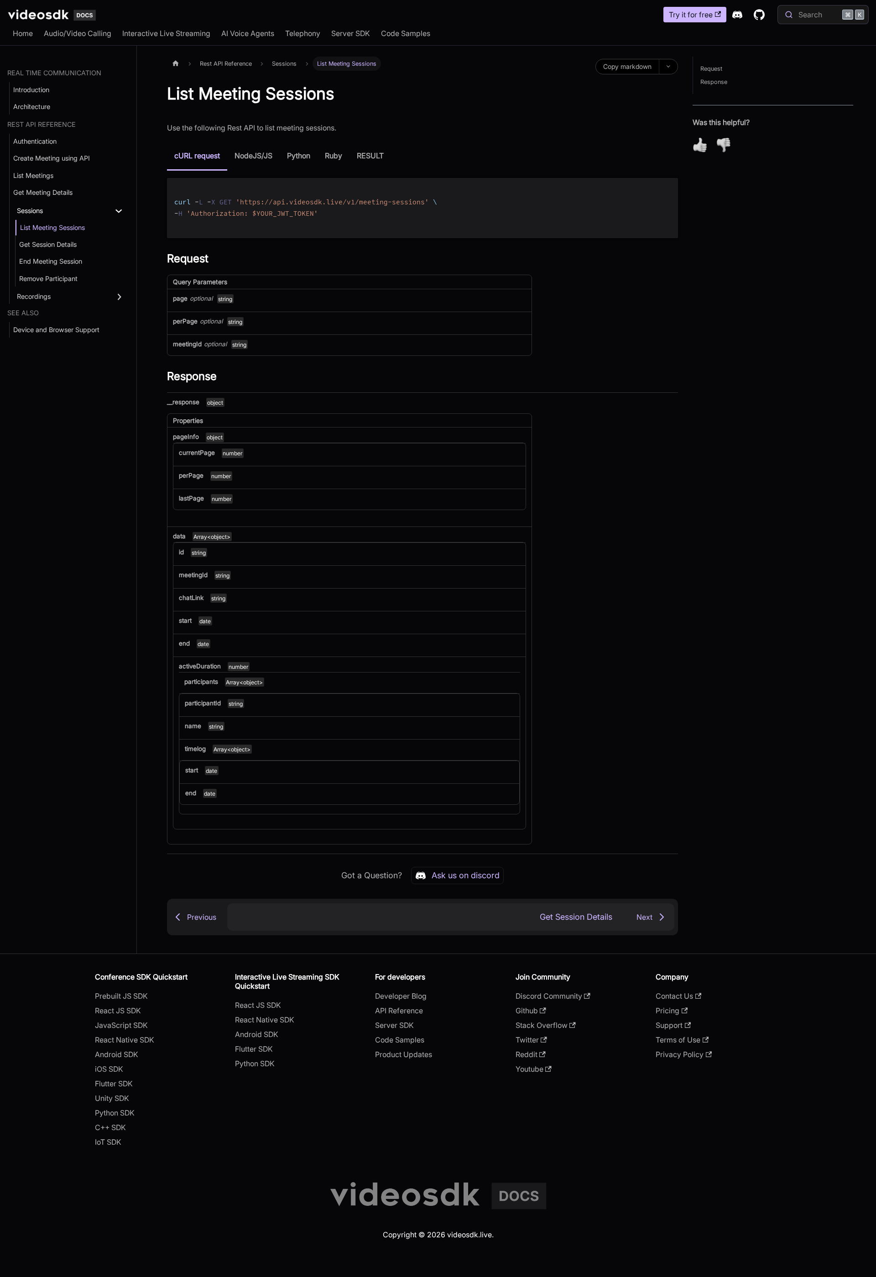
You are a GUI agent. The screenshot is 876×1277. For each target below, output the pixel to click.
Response (713, 81)
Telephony (302, 33)
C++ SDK (110, 1127)
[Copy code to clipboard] (666, 189)
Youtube (529, 1069)
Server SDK (350, 33)
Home (23, 33)
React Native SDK (124, 1039)
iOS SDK (109, 1069)
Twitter (527, 1039)
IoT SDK (108, 1142)
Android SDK (116, 1054)
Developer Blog (401, 996)
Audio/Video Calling (77, 33)
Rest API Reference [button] (41, 124)
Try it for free (691, 14)
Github (527, 1010)
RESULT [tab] (370, 155)
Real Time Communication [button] (54, 73)
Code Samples (405, 33)
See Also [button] (23, 313)
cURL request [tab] (197, 155)
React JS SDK (118, 1010)
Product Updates (403, 1054)
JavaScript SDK (121, 1025)
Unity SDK (112, 1098)
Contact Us (674, 996)
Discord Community (549, 996)
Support (669, 1025)
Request (711, 68)
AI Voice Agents (247, 33)
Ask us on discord (466, 875)
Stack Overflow (542, 1025)
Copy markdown (627, 66)
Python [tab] (298, 155)
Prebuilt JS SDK (121, 996)
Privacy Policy (680, 1054)
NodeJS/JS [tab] (253, 155)
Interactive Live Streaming (166, 33)
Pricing (667, 1010)
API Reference (399, 1010)
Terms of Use (678, 1039)
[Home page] (175, 64)
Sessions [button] (30, 210)
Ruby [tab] (333, 155)
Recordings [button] (34, 296)
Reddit (526, 1054)
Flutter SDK (114, 1083)
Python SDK (115, 1112)
